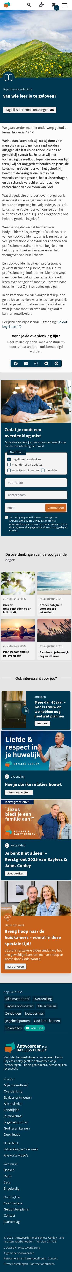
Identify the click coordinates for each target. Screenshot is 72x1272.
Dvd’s (8, 1176)
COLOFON (10, 1247)
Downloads (13, 1028)
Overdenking (42, 999)
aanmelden (56, 507)
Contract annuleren (42, 1264)
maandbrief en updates (27, 464)
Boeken (9, 1170)
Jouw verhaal (34, 1013)
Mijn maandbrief (17, 999)
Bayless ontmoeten (19, 1006)
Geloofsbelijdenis (16, 1209)
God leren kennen (47, 1021)
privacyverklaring (18, 524)
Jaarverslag (12, 1222)
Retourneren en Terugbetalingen (25, 1258)
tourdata (51, 470)
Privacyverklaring (29, 1247)
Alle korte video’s (16, 1155)
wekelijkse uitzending (26, 470)
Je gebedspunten (17, 1021)
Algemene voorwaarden (19, 1253)
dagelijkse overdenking (26, 459)
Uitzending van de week (21, 1149)
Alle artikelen (46, 1006)
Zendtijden (13, 1013)
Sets (7, 1182)
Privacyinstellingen (16, 1264)
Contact (9, 1215)
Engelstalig (11, 1188)
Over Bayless (13, 1203)
